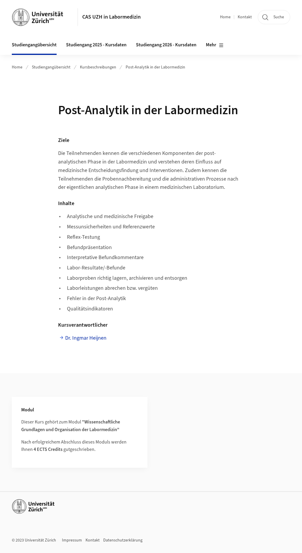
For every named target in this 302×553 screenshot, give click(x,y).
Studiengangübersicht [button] (34, 45)
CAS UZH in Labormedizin (111, 17)
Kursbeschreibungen (98, 67)
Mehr (211, 45)
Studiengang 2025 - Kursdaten (96, 45)
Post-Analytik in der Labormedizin (155, 67)
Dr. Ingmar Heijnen (85, 338)
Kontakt (245, 17)
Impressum (72, 540)
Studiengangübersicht (51, 67)
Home (225, 17)
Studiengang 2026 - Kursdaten (166, 45)
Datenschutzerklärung (122, 540)
